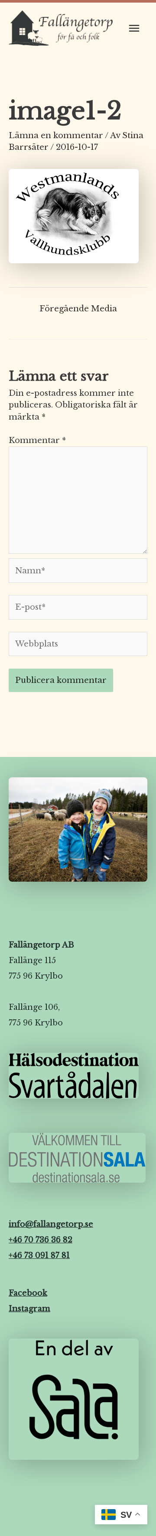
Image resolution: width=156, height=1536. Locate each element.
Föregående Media (78, 309)
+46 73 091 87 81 (39, 1255)
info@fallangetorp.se (51, 1224)
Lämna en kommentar (56, 135)
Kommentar (37, 440)
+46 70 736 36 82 (40, 1240)
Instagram (29, 1308)
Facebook (28, 1293)
